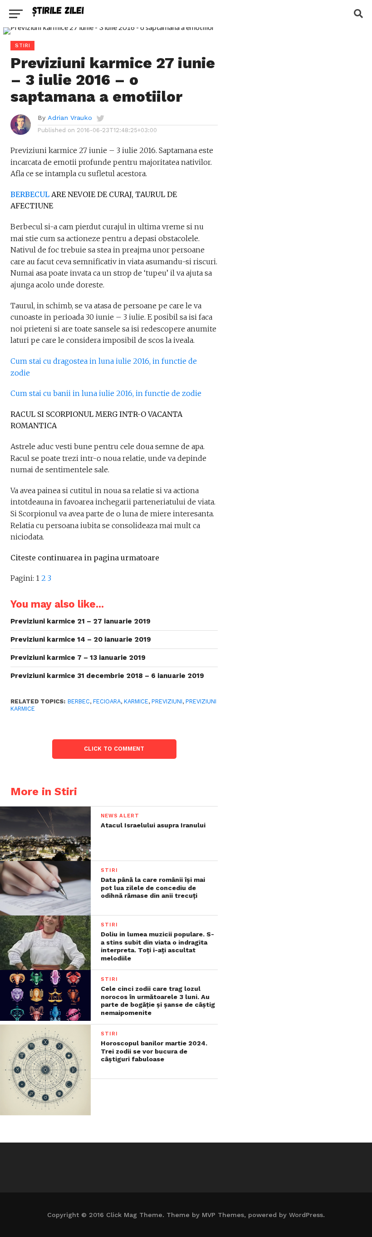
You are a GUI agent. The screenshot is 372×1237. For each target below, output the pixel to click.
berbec (79, 701)
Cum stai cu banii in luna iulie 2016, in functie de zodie (105, 393)
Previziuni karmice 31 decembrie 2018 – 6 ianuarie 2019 (107, 676)
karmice (136, 701)
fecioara (107, 701)
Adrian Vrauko (70, 117)
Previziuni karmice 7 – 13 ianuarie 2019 (78, 657)
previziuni (167, 701)
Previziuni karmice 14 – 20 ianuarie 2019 (80, 639)
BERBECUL (29, 194)
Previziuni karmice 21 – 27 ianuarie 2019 (80, 621)
